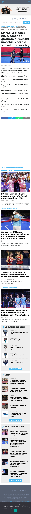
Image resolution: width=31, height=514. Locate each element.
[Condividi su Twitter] (11, 118)
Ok (16, 510)
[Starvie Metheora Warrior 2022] (5, 333)
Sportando (9, 501)
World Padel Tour (12, 26)
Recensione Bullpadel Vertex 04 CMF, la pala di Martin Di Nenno (19, 390)
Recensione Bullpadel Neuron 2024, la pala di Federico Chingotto (18, 381)
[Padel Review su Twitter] (20, 19)
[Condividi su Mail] (26, 118)
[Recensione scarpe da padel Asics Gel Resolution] (5, 414)
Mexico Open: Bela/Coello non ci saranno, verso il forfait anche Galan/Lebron (15, 312)
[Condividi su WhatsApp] (19, 118)
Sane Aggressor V (16, 362)
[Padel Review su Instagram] (15, 19)
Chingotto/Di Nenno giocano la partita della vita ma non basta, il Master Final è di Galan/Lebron (15, 235)
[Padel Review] (2, 2)
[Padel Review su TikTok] (17, 19)
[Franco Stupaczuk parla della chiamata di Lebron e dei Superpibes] (5, 398)
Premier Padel (7, 170)
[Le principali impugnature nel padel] (5, 406)
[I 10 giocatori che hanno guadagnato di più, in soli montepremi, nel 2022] (15, 182)
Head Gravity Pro (16, 340)
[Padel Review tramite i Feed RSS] (25, 19)
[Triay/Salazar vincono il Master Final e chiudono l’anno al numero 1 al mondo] (15, 260)
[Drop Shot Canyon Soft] (5, 355)
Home (3, 26)
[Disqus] (15, 140)
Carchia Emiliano (25, 501)
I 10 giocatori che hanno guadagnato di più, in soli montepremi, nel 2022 (14, 196)
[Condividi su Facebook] (4, 118)
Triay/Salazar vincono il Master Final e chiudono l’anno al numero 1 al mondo (15, 274)
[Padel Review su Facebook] (12, 19)
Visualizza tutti (15, 368)
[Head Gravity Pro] (5, 340)
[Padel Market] (15, 9)
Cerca (26, 22)
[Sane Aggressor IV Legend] (5, 348)
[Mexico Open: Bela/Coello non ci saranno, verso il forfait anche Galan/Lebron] (15, 298)
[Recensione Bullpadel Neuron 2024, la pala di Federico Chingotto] (5, 381)
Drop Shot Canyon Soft (18, 355)
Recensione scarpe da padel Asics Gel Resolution (18, 414)
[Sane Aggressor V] (5, 363)
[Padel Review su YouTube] (23, 19)
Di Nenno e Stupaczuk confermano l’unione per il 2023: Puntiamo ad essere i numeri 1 (19, 474)
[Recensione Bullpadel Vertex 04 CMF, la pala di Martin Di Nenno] (5, 389)
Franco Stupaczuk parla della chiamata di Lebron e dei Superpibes (19, 398)
